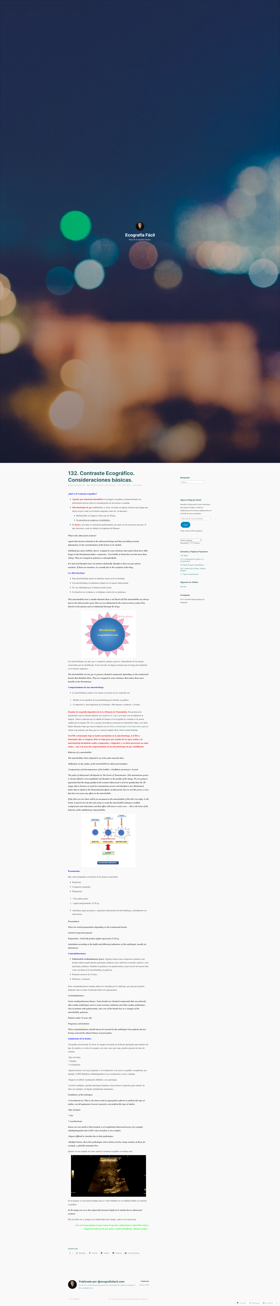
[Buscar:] (192, 482)
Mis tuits (183, 586)
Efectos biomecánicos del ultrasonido (125, 726)
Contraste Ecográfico (97, 485)
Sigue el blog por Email (190, 500)
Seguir (185, 525)
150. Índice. (184, 555)
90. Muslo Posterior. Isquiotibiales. (192, 565)
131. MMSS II (74, 1299)
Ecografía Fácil (140, 234)
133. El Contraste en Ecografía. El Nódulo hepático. (127, 1299)
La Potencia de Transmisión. (115, 711)
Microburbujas (110, 485)
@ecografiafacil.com (77, 485)
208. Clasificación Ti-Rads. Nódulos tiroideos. (193, 569)
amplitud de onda (109, 715)
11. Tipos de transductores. (189, 574)
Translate (196, 543)
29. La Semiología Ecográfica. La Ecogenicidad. (192, 560)
